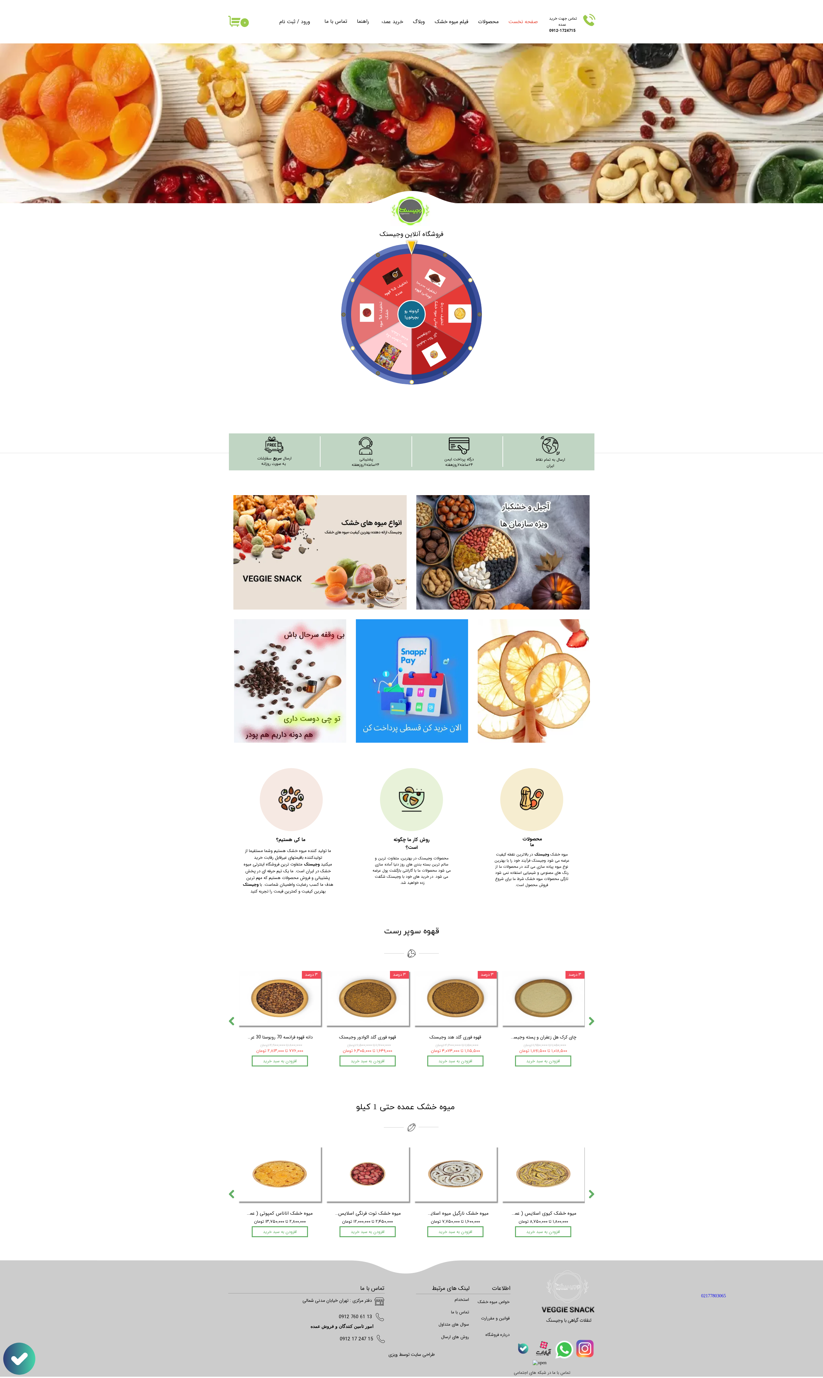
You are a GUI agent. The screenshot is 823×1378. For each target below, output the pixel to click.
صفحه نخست (523, 22)
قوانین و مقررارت (495, 1318)
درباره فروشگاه (497, 1334)
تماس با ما (335, 21)
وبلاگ (419, 22)
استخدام (462, 1299)
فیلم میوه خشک (451, 22)
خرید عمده (392, 22)
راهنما (363, 21)
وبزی (393, 1354)
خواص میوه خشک (494, 1302)
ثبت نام (287, 22)
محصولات (488, 22)
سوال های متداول (454, 1324)
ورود (305, 22)
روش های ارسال (455, 1337)
